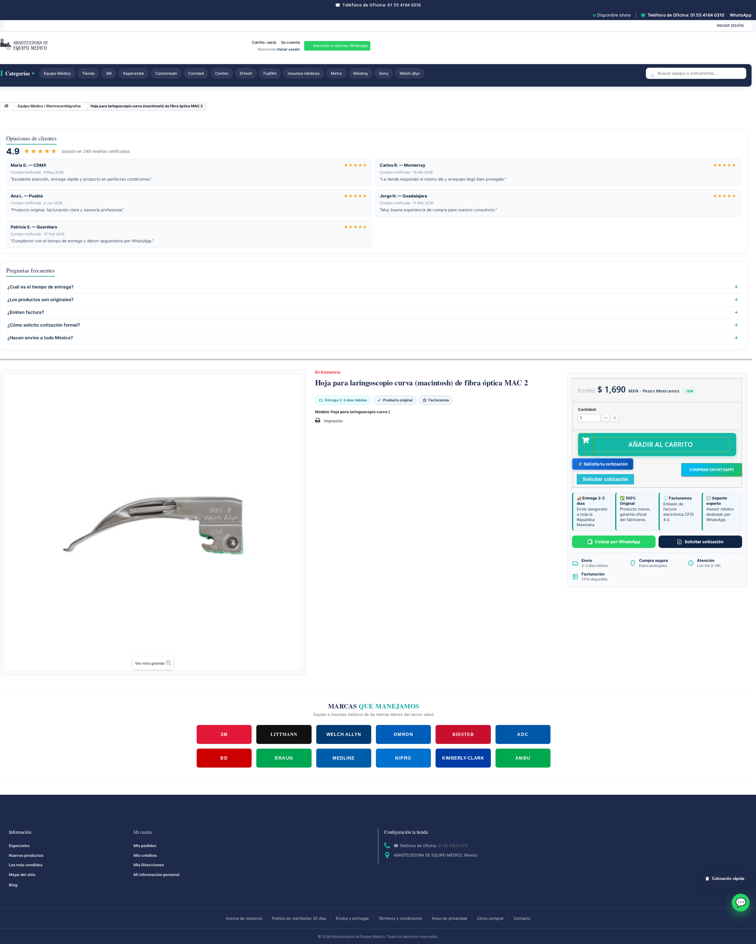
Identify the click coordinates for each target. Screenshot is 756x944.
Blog (13, 885)
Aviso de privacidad (449, 918)
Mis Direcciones (148, 864)
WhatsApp (741, 14)
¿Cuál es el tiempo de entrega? (40, 287)
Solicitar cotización (704, 541)
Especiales (19, 845)
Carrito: (264, 42)
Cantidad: (587, 409)
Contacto (522, 918)
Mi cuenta (142, 832)
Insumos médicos (304, 73)
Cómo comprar (490, 918)
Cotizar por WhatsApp (617, 541)
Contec (222, 73)
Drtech (246, 73)
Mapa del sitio (22, 874)
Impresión (333, 421)
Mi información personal (156, 874)
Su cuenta (290, 42)
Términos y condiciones (400, 918)
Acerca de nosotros (244, 918)
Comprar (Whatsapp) (711, 469)
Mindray (360, 73)
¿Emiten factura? (25, 312)
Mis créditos (145, 855)
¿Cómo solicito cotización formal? (43, 325)
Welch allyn (410, 73)
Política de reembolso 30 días (299, 918)
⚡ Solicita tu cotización (603, 463)
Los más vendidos (26, 864)
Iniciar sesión (730, 25)
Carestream (166, 73)
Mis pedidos (144, 845)
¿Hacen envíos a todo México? (40, 337)
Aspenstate (133, 73)
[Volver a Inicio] (6, 107)
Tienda (88, 73)
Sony (383, 73)
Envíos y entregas (352, 918)
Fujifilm (269, 73)
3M (109, 73)
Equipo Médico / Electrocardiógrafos (49, 106)
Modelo (322, 411)
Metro (336, 73)
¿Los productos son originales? (40, 299)
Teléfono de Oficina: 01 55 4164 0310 (378, 5)
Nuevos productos (26, 855)
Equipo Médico (57, 73)
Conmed (196, 73)
